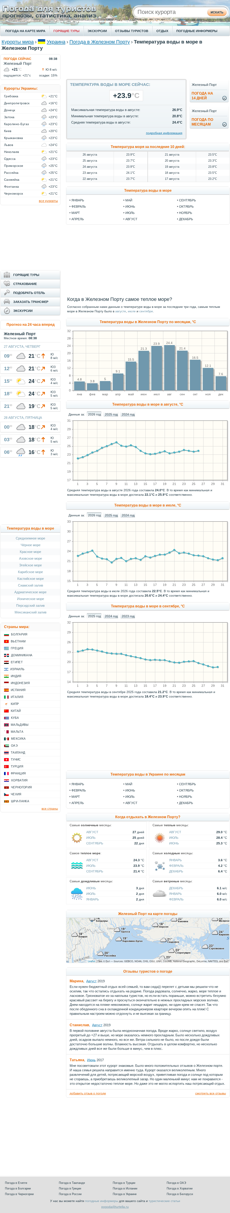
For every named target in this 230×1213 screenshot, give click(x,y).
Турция (17, 766)
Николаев (11, 152)
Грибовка (11, 96)
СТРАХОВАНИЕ (25, 284)
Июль (130, 796)
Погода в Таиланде (72, 1183)
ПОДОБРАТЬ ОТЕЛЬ (29, 293)
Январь (77, 784)
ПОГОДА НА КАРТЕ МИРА (25, 31)
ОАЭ (14, 745)
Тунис (16, 759)
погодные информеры (101, 1201)
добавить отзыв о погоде (88, 1093)
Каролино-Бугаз (16, 124)
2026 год (94, 414)
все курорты (48, 201)
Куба (15, 718)
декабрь (186, 219)
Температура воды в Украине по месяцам (148, 774)
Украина (56, 42)
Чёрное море (30, 545)
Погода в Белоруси (180, 1194)
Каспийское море (30, 578)
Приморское (13, 165)
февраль (78, 206)
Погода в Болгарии (18, 1188)
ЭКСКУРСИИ (97, 31)
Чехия (16, 794)
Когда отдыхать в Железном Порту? (147, 817)
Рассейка (11, 172)
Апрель (77, 803)
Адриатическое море (30, 592)
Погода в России (70, 1194)
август (131, 219)
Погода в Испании (125, 1188)
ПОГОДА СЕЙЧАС (17, 59)
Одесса (10, 159)
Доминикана (21, 655)
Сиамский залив (30, 585)
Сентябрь (187, 784)
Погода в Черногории (19, 1194)
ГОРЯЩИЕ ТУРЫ (66, 31)
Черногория (21, 787)
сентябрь (187, 200)
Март (75, 796)
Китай (16, 711)
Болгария (19, 634)
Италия (17, 697)
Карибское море (30, 572)
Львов (8, 145)
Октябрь (186, 790)
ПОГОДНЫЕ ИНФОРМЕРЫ (196, 31)
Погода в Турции (124, 1183)
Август (131, 803)
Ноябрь (185, 796)
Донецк (9, 110)
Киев (7, 131)
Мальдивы (20, 724)
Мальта (17, 731)
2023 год (128, 616)
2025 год (111, 414)
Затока (9, 117)
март (75, 213)
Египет (17, 662)
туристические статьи (164, 1201)
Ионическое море (30, 599)
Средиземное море (30, 538)
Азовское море (30, 558)
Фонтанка (11, 186)
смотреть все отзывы (210, 1093)
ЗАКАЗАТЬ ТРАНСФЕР (30, 302)
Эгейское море (30, 565)
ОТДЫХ (162, 31)
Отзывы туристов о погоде (147, 971)
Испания (18, 690)
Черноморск (13, 193)
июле (132, 311)
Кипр (15, 704)
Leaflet (91, 961)
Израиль (17, 669)
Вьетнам (18, 641)
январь (77, 200)
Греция (17, 648)
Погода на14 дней (202, 95)
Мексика (18, 738)
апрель (77, 219)
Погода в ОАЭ (176, 1183)
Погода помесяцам (202, 122)
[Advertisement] (148, 64)
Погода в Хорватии (179, 1188)
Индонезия (20, 683)
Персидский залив (30, 605)
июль (130, 213)
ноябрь (185, 213)
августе (120, 311)
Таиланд (18, 752)
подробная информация (164, 133)
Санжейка (12, 179)
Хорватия (19, 780)
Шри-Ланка (20, 801)
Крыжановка (13, 138)
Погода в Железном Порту (99, 42)
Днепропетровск (17, 103)
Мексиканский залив (30, 612)
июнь (130, 206)
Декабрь (186, 803)
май (128, 200)
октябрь (186, 206)
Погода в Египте (16, 1183)
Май (128, 784)
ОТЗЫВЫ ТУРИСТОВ (131, 31)
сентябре (146, 311)
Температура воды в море (148, 190)
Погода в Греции (70, 1188)
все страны (50, 808)
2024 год (128, 414)
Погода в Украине (125, 1194)
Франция (18, 773)
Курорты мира (18, 42)
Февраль (78, 790)
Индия (16, 676)
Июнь (130, 790)
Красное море (30, 552)
